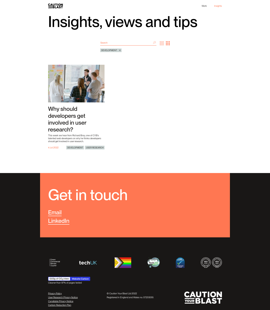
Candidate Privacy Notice (60, 301)
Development (75, 147)
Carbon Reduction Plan (59, 305)
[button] (162, 43)
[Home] (55, 6)
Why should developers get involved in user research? (67, 119)
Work (204, 6)
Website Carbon (80, 278)
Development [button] (109, 50)
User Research (95, 147)
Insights (218, 6)
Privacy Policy (55, 293)
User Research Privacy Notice (63, 297)
